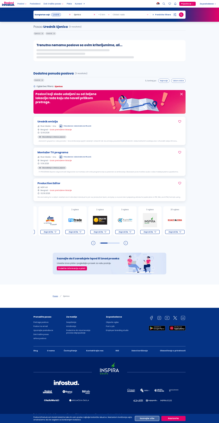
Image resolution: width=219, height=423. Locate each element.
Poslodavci (35, 3)
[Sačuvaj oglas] (179, 121)
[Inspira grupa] (142, 221)
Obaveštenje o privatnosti (173, 350)
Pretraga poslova (40, 322)
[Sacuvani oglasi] (169, 4)
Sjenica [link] (66, 296)
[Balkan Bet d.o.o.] (92, 221)
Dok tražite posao (41, 334)
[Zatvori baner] (181, 94)
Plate (69, 3)
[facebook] (151, 318)
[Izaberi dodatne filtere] (175, 15)
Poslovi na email (40, 326)
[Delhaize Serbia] (167, 221)
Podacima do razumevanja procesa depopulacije (78, 331)
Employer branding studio (117, 330)
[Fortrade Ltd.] (67, 221)
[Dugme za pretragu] (181, 14)
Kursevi (78, 3)
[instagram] (159, 318)
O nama (51, 350)
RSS (117, 350)
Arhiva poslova (39, 338)
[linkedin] (183, 318)
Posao (55, 296)
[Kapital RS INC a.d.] (117, 221)
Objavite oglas (112, 322)
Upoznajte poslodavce (43, 330)
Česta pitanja (70, 350)
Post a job (110, 326)
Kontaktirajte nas (94, 350)
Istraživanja (71, 326)
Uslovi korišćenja (139, 350)
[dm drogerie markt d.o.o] (42, 221)
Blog (35, 350)
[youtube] (167, 318)
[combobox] (51, 14)
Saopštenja (71, 322)
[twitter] (175, 318)
